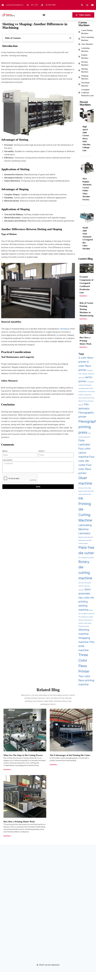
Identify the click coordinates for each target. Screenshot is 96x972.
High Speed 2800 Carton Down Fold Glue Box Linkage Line (86, 139)
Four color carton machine (84, 452)
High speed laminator (84, 494)
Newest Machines (85, 103)
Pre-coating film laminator (86, 557)
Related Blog (48, 689)
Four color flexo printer (85, 469)
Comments (7, 460)
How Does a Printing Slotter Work (85, 340)
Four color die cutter (86, 460)
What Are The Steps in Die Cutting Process (23, 755)
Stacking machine (83, 626)
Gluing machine (83, 488)
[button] (82, 5)
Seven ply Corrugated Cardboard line (86, 613)
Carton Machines (84, 24)
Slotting (63, 329)
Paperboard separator (85, 540)
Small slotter (87, 623)
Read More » (84, 296)
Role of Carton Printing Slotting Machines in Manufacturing (86, 309)
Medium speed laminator (85, 537)
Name (4, 451)
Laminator (84, 533)
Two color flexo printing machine (86, 680)
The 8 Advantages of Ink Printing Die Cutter (70, 755)
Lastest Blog (85, 258)
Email (41, 451)
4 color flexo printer (84, 365)
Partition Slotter (83, 543)
